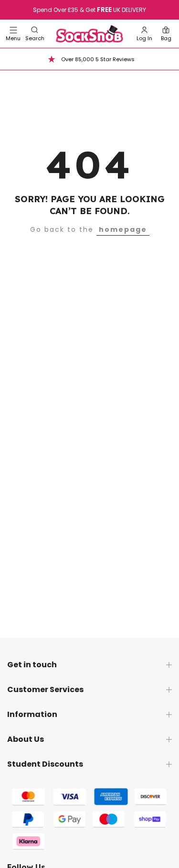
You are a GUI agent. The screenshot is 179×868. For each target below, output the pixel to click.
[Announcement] (89, 10)
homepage (123, 229)
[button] (34, 33)
